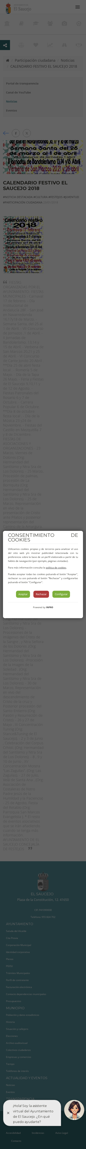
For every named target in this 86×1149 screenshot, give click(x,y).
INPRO (49, 607)
